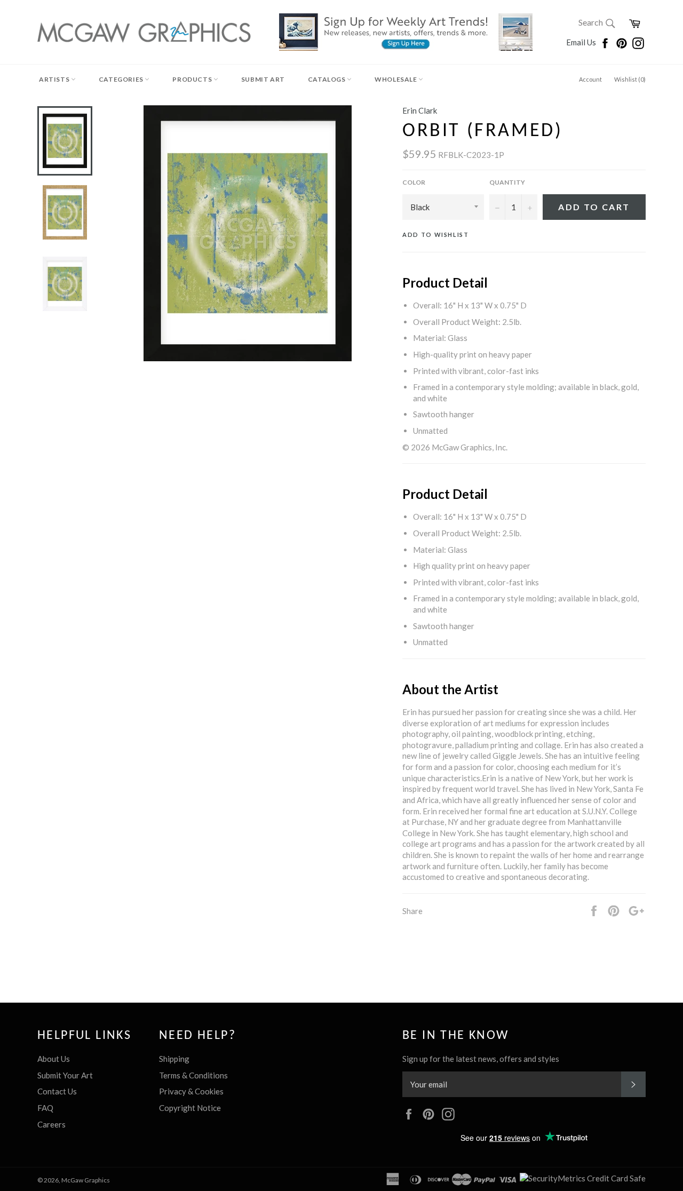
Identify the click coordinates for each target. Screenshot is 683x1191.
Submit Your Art (65, 1075)
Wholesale (396, 79)
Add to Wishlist (435, 234)
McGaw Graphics (85, 1180)
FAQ (45, 1108)
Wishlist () (630, 79)
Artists (55, 79)
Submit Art (263, 79)
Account (590, 79)
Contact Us (57, 1091)
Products (192, 79)
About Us (53, 1058)
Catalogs (327, 79)
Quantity (507, 182)
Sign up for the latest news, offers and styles (480, 1058)
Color (413, 182)
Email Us (582, 42)
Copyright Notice (190, 1108)
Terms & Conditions (193, 1075)
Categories (122, 79)
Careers (51, 1124)
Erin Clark (419, 110)
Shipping (174, 1058)
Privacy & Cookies (191, 1091)
